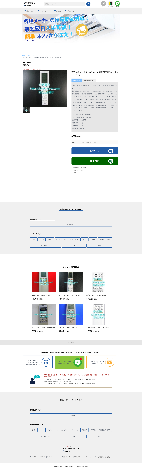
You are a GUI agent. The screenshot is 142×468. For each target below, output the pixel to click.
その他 (33, 239)
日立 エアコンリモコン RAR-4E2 (41, 295)
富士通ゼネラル (45, 245)
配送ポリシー (78, 457)
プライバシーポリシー (54, 457)
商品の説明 (76, 80)
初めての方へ (89, 457)
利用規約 (42, 456)
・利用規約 (74, 172)
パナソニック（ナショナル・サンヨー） (67, 239)
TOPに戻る (71, 343)
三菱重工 (84, 239)
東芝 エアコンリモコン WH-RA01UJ (96, 295)
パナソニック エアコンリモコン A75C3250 (43, 327)
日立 (74, 245)
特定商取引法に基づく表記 (103, 457)
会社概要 (34, 456)
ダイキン (50, 239)
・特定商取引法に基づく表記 (78, 167)
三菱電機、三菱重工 (104, 239)
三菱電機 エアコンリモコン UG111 (68, 327)
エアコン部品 (71, 224)
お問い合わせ (70, 11)
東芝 (99, 245)
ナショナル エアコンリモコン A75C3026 (97, 327)
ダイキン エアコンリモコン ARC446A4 (69, 295)
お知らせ (58, 11)
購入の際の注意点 (89, 80)
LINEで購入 (95, 161)
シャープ (41, 239)
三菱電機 (93, 239)
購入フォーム (95, 151)
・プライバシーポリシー (77, 170)
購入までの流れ (68, 457)
